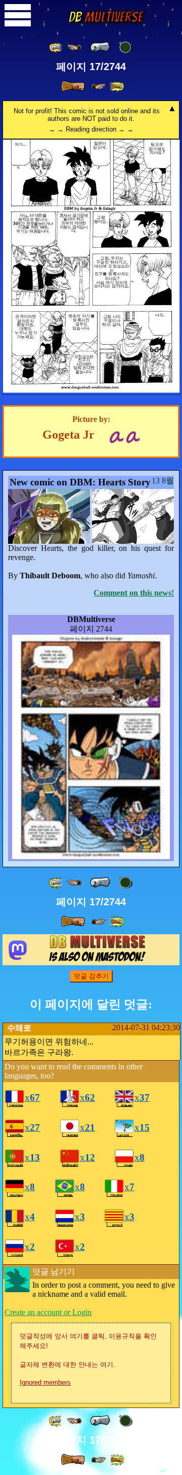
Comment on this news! (134, 592)
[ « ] (100, 47)
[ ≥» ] (98, 86)
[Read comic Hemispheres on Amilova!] (116, 436)
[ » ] (73, 86)
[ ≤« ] (74, 47)
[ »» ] (116, 86)
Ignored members (45, 1382)
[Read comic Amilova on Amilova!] (132, 436)
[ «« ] (56, 47)
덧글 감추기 (91, 976)
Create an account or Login (48, 1312)
